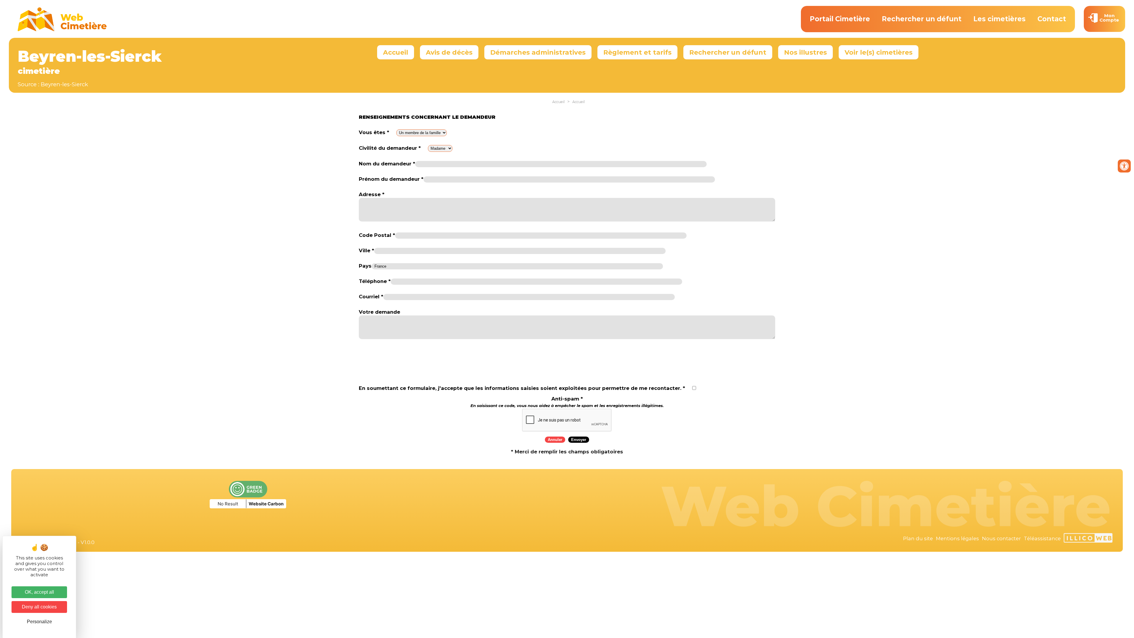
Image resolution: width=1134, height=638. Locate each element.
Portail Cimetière (840, 19)
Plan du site (918, 538)
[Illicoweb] (1088, 539)
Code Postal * (377, 235)
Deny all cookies (39, 606)
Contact (1051, 19)
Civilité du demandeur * (390, 148)
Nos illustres (805, 52)
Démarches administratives (538, 52)
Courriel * (371, 297)
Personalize (39, 621)
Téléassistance (1042, 538)
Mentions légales (957, 538)
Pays (365, 266)
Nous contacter (1001, 538)
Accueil (395, 52)
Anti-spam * (567, 402)
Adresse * (371, 194)
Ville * (366, 250)
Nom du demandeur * (387, 164)
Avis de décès (449, 52)
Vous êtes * (374, 132)
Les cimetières (999, 19)
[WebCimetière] (62, 30)
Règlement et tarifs (637, 52)
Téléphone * (375, 281)
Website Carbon (266, 504)
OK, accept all (39, 592)
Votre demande (379, 312)
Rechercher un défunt (922, 19)
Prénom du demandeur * (391, 179)
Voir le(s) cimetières (879, 52)
